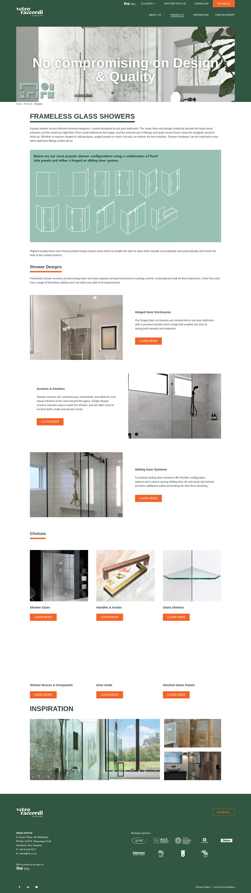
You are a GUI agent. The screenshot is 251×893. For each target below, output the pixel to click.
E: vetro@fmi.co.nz (26, 853)
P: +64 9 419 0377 (26, 849)
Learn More (148, 341)
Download (201, 3)
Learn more (43, 617)
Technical (224, 3)
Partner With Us (175, 3)
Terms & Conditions (224, 887)
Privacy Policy (203, 887)
